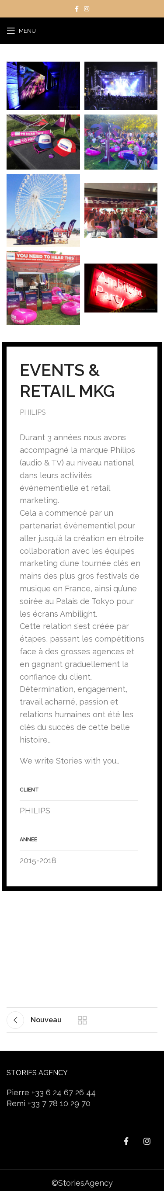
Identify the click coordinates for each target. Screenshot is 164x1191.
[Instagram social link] (86, 8)
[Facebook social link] (76, 8)
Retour (82, 1020)
